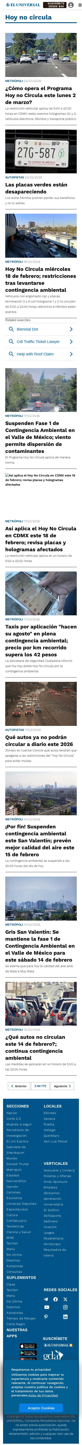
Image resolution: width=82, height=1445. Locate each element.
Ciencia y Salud (19, 1232)
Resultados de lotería (55, 1252)
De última (14, 1254)
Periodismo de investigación (18, 1132)
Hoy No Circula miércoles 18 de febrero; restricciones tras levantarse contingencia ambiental (40, 279)
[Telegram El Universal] (46, 1299)
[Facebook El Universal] (55, 1299)
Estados (13, 1175)
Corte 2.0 (14, 1118)
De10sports (52, 1215)
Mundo (12, 1158)
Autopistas (14, 177)
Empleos (51, 1187)
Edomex (50, 1113)
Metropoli (14, 1169)
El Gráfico (51, 1210)
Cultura (12, 1215)
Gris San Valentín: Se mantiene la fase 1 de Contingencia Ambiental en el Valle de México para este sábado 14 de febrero (40, 946)
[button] (54, 5)
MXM (10, 1237)
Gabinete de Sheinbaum (16, 1149)
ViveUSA (50, 1227)
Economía (14, 1198)
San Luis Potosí (56, 1141)
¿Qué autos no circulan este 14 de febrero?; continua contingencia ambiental (35, 1047)
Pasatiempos (54, 1238)
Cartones (14, 1192)
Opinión (12, 1186)
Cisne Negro (16, 1324)
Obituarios (52, 1193)
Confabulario (16, 1220)
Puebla (49, 1124)
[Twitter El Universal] (65, 1299)
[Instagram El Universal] (65, 1308)
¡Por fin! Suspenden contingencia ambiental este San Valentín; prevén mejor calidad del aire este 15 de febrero (39, 841)
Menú (11, 1249)
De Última (14, 1301)
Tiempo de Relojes (21, 1318)
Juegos (49, 1232)
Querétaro (51, 1135)
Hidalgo (50, 1130)
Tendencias (15, 1226)
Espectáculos (17, 1209)
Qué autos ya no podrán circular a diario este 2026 (39, 740)
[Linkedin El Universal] (65, 1317)
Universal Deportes (22, 1203)
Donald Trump (18, 1164)
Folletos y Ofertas (58, 1176)
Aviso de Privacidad (43, 1395)
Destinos (13, 1260)
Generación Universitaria (53, 1201)
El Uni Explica (17, 1141)
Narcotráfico (16, 1181)
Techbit (12, 1243)
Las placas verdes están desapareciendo (36, 188)
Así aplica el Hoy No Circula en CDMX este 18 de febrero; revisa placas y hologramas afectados (40, 539)
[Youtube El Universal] (47, 1308)
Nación (12, 1113)
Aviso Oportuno (56, 1181)
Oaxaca (49, 1118)
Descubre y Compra (59, 1170)
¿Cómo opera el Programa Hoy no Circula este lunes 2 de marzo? (40, 95)
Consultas (14, 1271)
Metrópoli (14, 81)
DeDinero (51, 1221)
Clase (11, 1284)
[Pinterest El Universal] (46, 1317)
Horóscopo (52, 1244)
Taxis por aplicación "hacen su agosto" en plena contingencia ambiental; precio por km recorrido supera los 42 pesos (41, 641)
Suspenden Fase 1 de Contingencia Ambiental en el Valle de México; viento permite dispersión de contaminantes (40, 437)
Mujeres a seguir (19, 1124)
